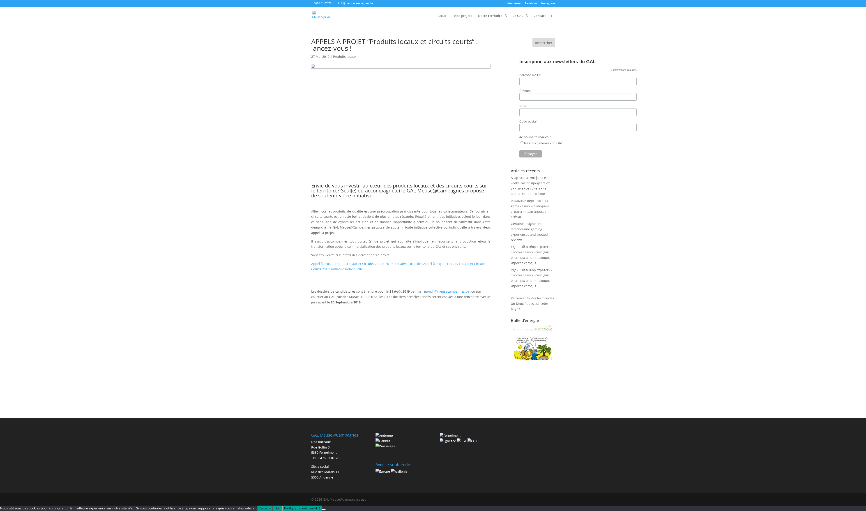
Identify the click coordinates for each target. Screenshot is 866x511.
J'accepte (265, 508)
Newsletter (514, 3)
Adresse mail (530, 75)
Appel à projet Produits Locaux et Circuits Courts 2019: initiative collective (366, 263)
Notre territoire (490, 16)
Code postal (528, 121)
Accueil (443, 16)
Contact (540, 16)
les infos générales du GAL (543, 143)
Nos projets (463, 16)
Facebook (531, 3)
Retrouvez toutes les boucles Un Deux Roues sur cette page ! (532, 303)
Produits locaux (344, 56)
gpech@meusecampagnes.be (447, 291)
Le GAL (518, 16)
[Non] (324, 509)
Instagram (548, 3)
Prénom (525, 90)
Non (278, 508)
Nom (522, 106)
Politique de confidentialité (302, 508)
